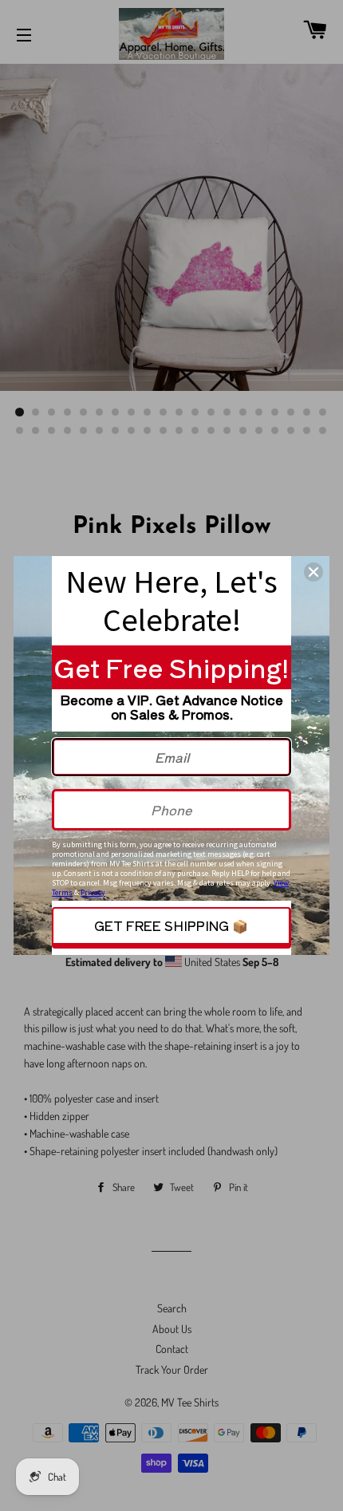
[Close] (313, 572)
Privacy (93, 892)
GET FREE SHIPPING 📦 (171, 925)
